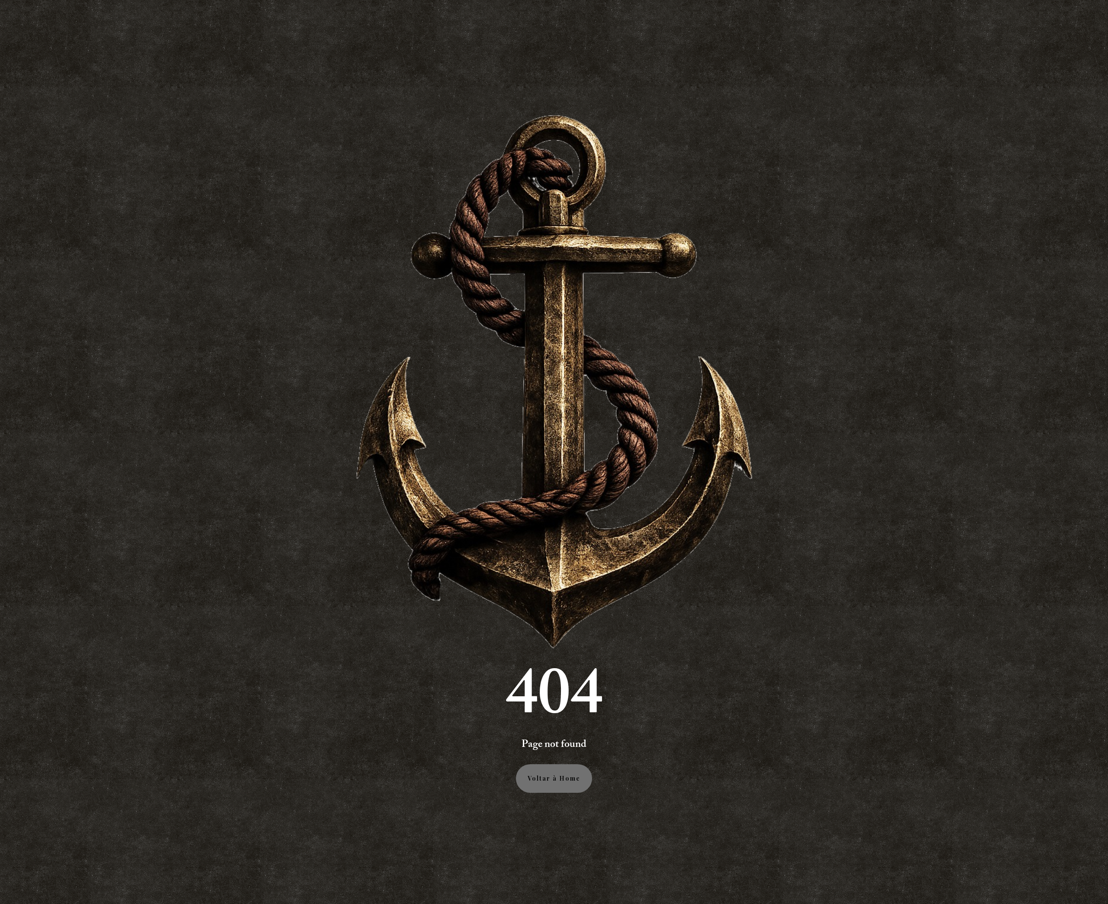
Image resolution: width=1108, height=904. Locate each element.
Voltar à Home (554, 778)
